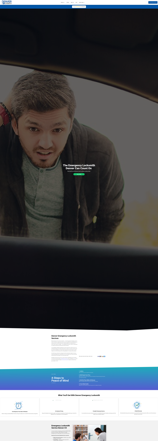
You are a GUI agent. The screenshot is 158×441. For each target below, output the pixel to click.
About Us (72, 2)
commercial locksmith (65, 359)
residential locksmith (64, 358)
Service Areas (81, 2)
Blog (76, 2)
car (74, 358)
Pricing (68, 2)
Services (62, 2)
